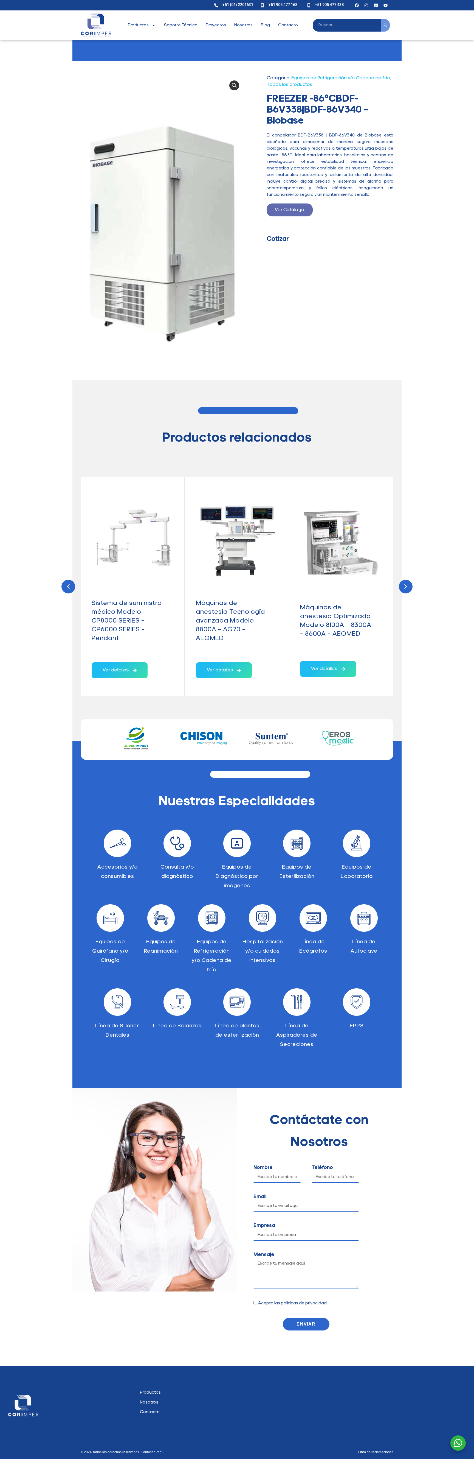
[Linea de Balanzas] (177, 1002)
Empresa (264, 1225)
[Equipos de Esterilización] (297, 843)
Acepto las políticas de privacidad (292, 1303)
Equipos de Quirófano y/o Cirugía (110, 951)
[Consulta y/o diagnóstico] (177, 843)
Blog (265, 25)
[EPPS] (356, 1002)
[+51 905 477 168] (262, 5)
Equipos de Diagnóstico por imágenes (237, 876)
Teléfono (322, 1167)
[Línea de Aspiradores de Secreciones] (297, 1002)
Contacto (288, 25)
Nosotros (243, 25)
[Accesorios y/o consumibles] (117, 843)
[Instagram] (366, 5)
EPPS (357, 1026)
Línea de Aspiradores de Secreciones (296, 1035)
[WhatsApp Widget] (458, 1443)
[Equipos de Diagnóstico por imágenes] (237, 843)
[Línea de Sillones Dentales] (117, 1002)
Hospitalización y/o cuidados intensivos (262, 951)
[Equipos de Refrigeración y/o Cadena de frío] (211, 918)
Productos (138, 25)
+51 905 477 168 (283, 4)
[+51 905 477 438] (309, 5)
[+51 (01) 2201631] (216, 5)
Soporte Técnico (181, 25)
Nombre (263, 1167)
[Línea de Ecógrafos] (313, 918)
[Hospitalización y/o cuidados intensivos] (262, 918)
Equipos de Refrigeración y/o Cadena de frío (340, 78)
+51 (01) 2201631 (237, 4)
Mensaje (263, 1254)
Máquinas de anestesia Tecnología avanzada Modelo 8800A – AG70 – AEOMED (230, 621)
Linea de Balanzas (177, 1026)
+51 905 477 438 (329, 4)
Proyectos (216, 25)
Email (259, 1197)
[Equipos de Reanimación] (161, 918)
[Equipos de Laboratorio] (356, 843)
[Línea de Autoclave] (364, 918)
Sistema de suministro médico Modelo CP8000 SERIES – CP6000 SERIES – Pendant (127, 621)
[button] (234, 85)
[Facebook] (357, 5)
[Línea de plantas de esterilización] (237, 1002)
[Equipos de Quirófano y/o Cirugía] (110, 918)
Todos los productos (289, 84)
